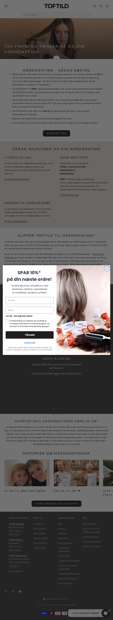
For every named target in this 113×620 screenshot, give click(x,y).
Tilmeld (30, 335)
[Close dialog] (106, 268)
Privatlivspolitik (29, 343)
